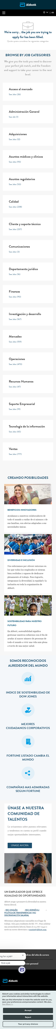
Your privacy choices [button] (28, 1024)
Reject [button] (28, 1017)
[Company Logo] (28, 5)
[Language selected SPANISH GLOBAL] (45, 12)
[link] (20, 845)
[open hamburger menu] (3, 12)
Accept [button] (28, 1010)
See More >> (7, 1004)
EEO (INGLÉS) (12, 910)
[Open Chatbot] (21, 969)
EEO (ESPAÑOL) (32, 910)
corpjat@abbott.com (37, 929)
